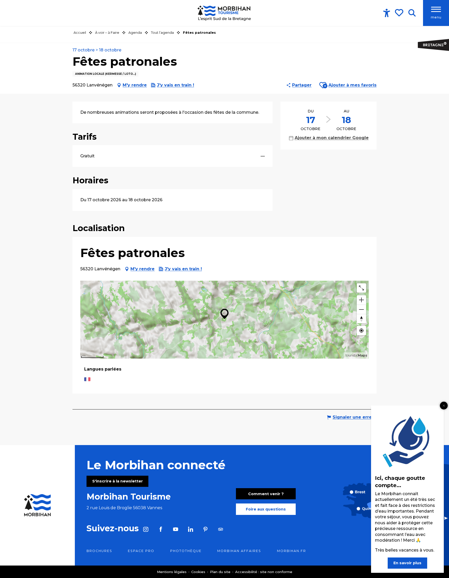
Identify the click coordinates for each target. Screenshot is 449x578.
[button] (412, 13)
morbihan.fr (291, 551)
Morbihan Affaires (239, 551)
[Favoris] (399, 12)
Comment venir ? (266, 494)
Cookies (198, 572)
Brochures (99, 551)
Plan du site (221, 572)
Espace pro (141, 551)
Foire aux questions (266, 509)
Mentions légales (172, 572)
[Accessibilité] (386, 13)
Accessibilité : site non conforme (263, 572)
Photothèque (186, 551)
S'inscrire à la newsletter (117, 481)
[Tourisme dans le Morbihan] (224, 13)
